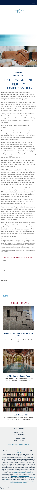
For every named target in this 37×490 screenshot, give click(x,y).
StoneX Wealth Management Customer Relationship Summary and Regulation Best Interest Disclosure (18, 482)
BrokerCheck (18, 452)
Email (4, 270)
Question (4, 280)
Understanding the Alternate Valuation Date (18, 334)
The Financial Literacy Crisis (19, 415)
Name (4, 260)
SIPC (5, 479)
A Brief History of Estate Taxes (18, 376)
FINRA (33, 477)
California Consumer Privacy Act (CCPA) (24, 472)
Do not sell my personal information (20, 476)
